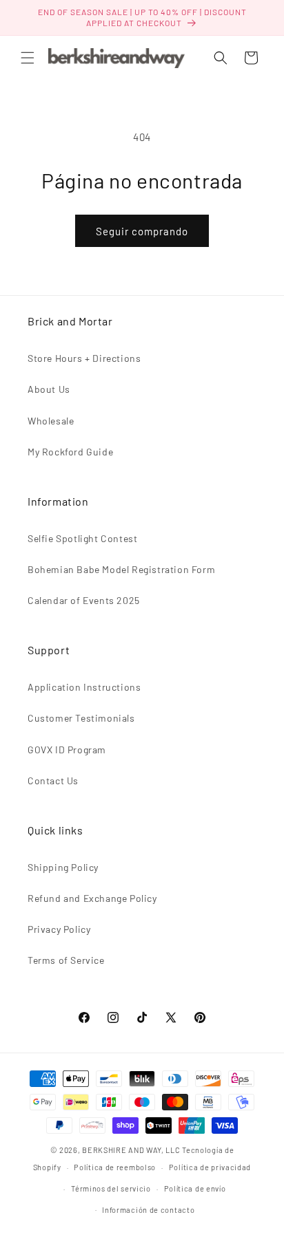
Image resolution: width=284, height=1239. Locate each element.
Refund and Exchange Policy (92, 898)
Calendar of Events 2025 (84, 600)
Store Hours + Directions (84, 358)
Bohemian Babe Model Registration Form (121, 569)
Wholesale (51, 421)
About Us (49, 389)
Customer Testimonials (81, 718)
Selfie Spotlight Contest (82, 538)
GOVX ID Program (67, 749)
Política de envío (195, 1188)
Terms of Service (66, 960)
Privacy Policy (59, 929)
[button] (27, 58)
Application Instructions (84, 687)
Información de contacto (148, 1209)
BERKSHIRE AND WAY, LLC (131, 1149)
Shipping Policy (63, 867)
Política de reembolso (115, 1167)
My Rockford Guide (70, 451)
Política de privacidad (210, 1167)
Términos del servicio (111, 1188)
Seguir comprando (142, 231)
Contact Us (53, 780)
